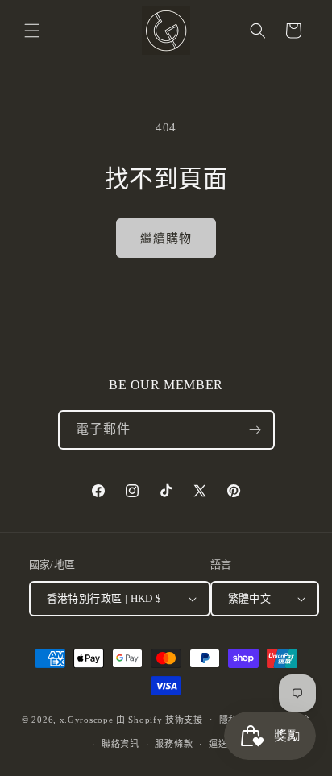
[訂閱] (255, 430)
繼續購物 (166, 238)
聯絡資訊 (120, 744)
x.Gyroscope (87, 719)
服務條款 (174, 744)
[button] (32, 30)
